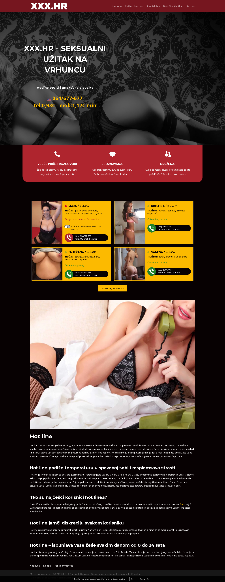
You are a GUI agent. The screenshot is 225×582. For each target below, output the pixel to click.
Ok (132, 579)
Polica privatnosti (64, 565)
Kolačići (47, 565)
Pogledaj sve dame (112, 288)
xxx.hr (85, 574)
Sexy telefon (153, 6)
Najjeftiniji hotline (173, 6)
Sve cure (190, 6)
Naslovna (117, 6)
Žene (182, 504)
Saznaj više (144, 579)
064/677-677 (67, 98)
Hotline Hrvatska (134, 6)
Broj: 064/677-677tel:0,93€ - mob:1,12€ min (86, 237)
